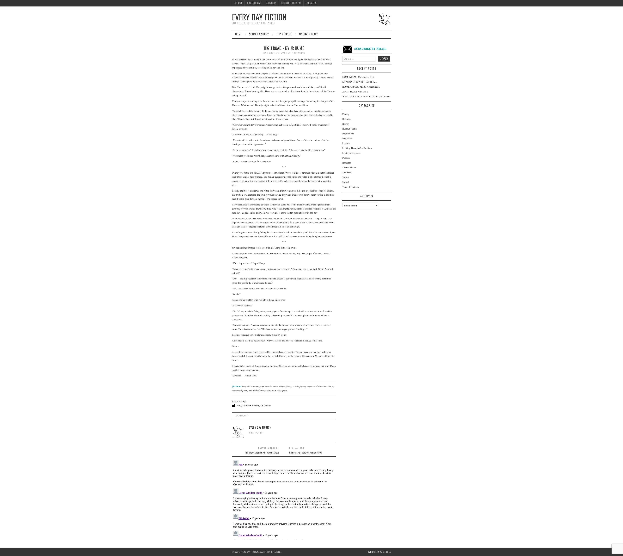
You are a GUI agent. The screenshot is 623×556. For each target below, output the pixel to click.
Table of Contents (350, 186)
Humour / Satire (349, 128)
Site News (347, 172)
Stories (345, 177)
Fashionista (373, 551)
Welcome (238, 3)
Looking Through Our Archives (357, 148)
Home (238, 34)
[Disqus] (284, 499)
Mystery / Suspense (351, 152)
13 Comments (299, 52)
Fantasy (345, 114)
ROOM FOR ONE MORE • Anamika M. (361, 86)
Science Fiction (349, 167)
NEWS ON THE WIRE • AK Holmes (359, 81)
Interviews (347, 138)
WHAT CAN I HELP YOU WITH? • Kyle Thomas (366, 96)
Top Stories (283, 34)
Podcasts (346, 157)
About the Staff (254, 3)
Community (271, 3)
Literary (346, 143)
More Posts (256, 432)
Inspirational (348, 133)
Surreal (345, 182)
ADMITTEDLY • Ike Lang (355, 91)
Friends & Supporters (291, 3)
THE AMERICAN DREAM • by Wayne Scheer (262, 452)
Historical (346, 118)
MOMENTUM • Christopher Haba (358, 77)
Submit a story (259, 34)
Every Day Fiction (259, 17)
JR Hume (236, 386)
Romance (346, 162)
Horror (345, 123)
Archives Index (308, 34)
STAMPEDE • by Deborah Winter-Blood (305, 452)
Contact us (311, 3)
